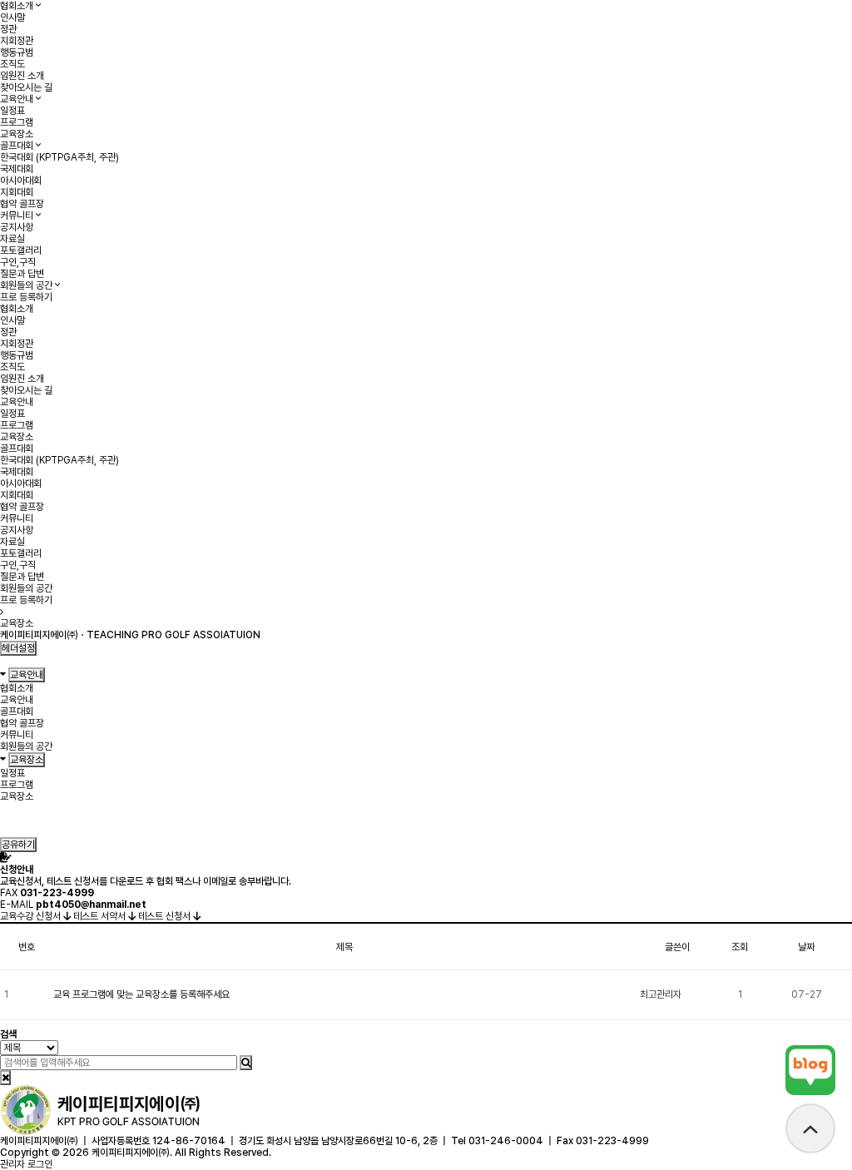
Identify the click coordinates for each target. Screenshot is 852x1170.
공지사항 (16, 227)
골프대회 (16, 145)
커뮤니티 (16, 215)
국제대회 (16, 169)
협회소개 (16, 6)
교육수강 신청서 (31, 916)
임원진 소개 (22, 76)
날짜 (806, 947)
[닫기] (5, 1077)
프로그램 (16, 122)
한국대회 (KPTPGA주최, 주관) (59, 157)
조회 (739, 947)
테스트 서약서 (100, 916)
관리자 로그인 (26, 1164)
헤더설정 (18, 648)
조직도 (12, 64)
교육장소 (16, 134)
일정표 (12, 111)
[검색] (246, 1062)
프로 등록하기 (26, 297)
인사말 (12, 17)
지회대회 (16, 192)
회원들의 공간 (26, 285)
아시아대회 (21, 180)
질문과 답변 (22, 274)
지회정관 (16, 41)
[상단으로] (810, 1128)
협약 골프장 (22, 204)
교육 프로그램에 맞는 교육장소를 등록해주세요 (141, 994)
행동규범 (16, 52)
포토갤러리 (21, 250)
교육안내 (16, 99)
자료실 (12, 239)
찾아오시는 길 (26, 87)
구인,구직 (18, 262)
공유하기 (18, 844)
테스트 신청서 (165, 916)
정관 (8, 29)
